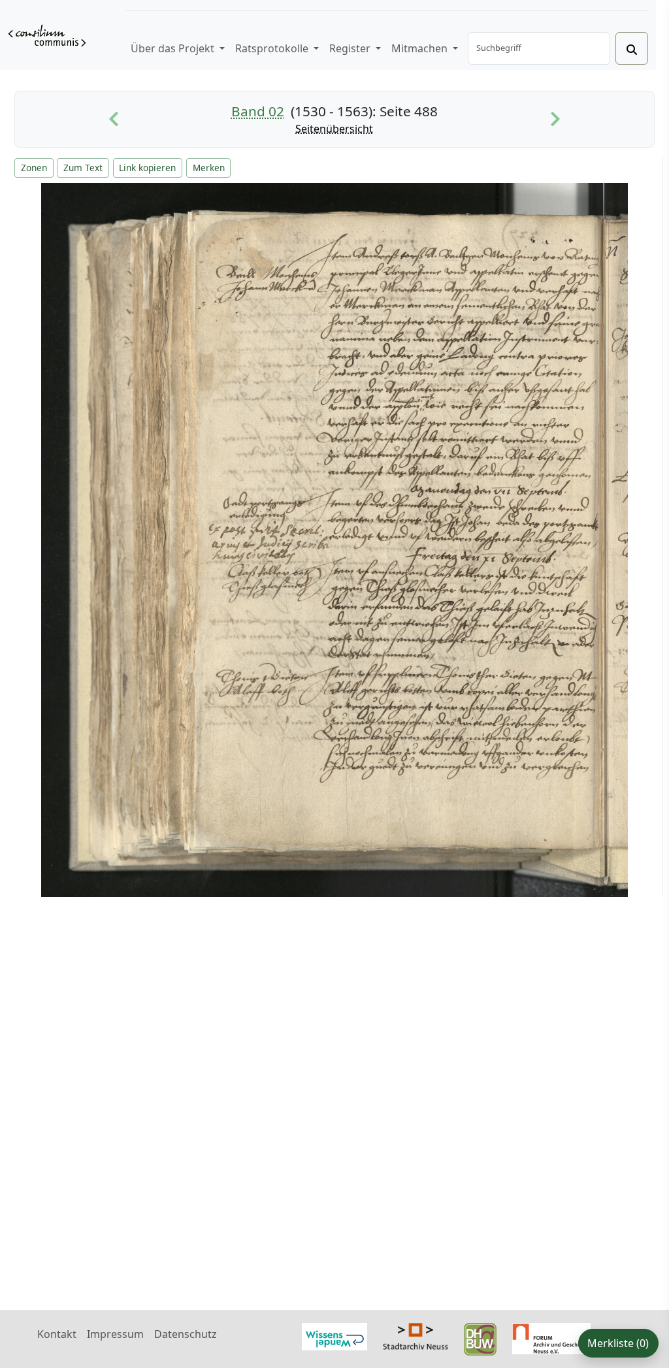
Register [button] (351, 48)
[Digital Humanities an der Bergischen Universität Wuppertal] (480, 1338)
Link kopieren (147, 167)
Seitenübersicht (334, 129)
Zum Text (83, 167)
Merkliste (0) (618, 1343)
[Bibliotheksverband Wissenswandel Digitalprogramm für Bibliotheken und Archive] (334, 1335)
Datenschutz (185, 1334)
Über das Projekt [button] (174, 48)
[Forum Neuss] (551, 1337)
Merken (209, 167)
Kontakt (56, 1334)
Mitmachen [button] (420, 48)
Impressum (115, 1334)
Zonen (34, 167)
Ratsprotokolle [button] (273, 48)
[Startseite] (47, 35)
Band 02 (257, 111)
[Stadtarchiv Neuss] (415, 1334)
